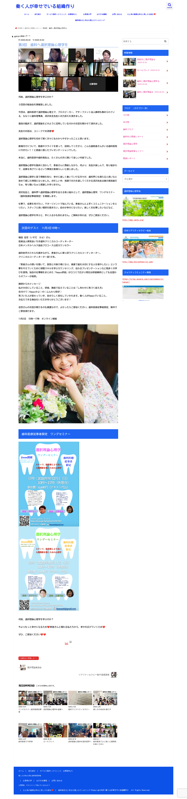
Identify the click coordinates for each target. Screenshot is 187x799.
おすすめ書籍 (102, 14)
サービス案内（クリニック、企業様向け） (62, 14)
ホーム (26, 14)
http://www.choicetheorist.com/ (138, 262)
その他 (126, 115)
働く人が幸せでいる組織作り (47, 6)
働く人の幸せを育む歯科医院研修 (29, 775)
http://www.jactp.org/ (133, 220)
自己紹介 (37, 14)
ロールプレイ (148, 70)
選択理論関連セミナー (133, 151)
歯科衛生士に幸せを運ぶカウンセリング (90, 20)
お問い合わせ (117, 14)
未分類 (126, 122)
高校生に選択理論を (146, 61)
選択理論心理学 (130, 144)
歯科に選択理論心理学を (148, 82)
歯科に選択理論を (150, 92)
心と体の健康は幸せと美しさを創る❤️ (141, 14)
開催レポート (129, 158)
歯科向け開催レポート (29, 658)
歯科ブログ (128, 129)
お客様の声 (87, 14)
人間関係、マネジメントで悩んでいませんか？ (34, 785)
